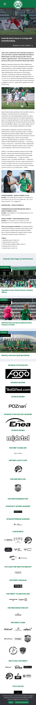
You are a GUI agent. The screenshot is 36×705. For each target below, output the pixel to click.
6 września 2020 (5, 302)
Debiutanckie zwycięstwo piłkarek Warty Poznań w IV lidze (16, 324)
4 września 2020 (5, 270)
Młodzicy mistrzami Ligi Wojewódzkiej (15, 355)
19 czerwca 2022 (5, 335)
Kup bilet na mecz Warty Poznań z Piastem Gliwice (17, 291)
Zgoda (11, 702)
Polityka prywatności (22, 702)
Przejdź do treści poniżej (21, 45)
